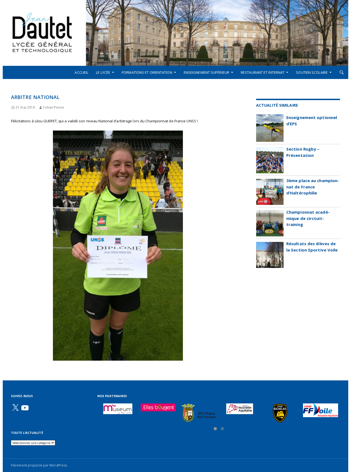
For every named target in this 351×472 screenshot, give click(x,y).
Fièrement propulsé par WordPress (39, 465)
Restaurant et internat (262, 72)
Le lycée (103, 72)
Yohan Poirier (53, 107)
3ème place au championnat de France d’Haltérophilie (312, 187)
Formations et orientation (147, 72)
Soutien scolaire (312, 72)
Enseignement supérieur (206, 72)
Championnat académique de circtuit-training (308, 218)
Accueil (81, 72)
